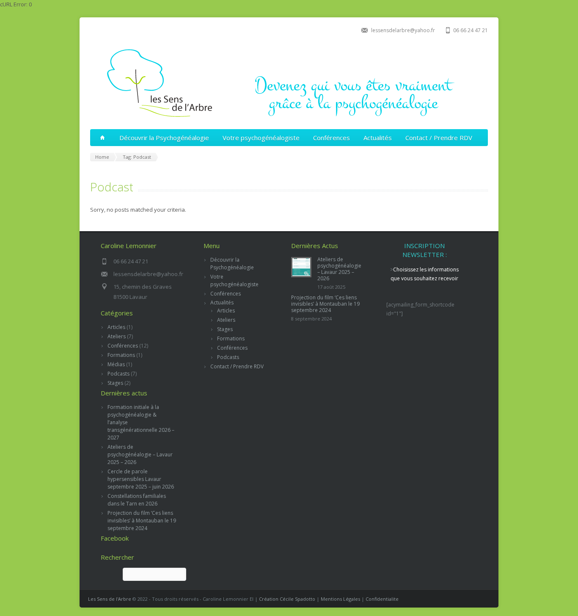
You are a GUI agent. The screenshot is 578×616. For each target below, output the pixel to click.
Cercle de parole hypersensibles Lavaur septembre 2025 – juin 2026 (140, 479)
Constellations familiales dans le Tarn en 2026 (136, 499)
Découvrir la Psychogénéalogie (164, 137)
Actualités (377, 137)
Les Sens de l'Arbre (109, 599)
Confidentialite (382, 599)
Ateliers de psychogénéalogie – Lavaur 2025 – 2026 (140, 454)
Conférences (331, 137)
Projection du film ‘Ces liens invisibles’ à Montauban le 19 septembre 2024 (141, 520)
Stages (115, 383)
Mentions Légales (340, 599)
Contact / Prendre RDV (438, 137)
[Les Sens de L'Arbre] (287, 118)
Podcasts (118, 373)
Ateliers (116, 336)
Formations (121, 355)
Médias (116, 364)
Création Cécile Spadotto (287, 599)
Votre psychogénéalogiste (261, 137)
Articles (116, 327)
